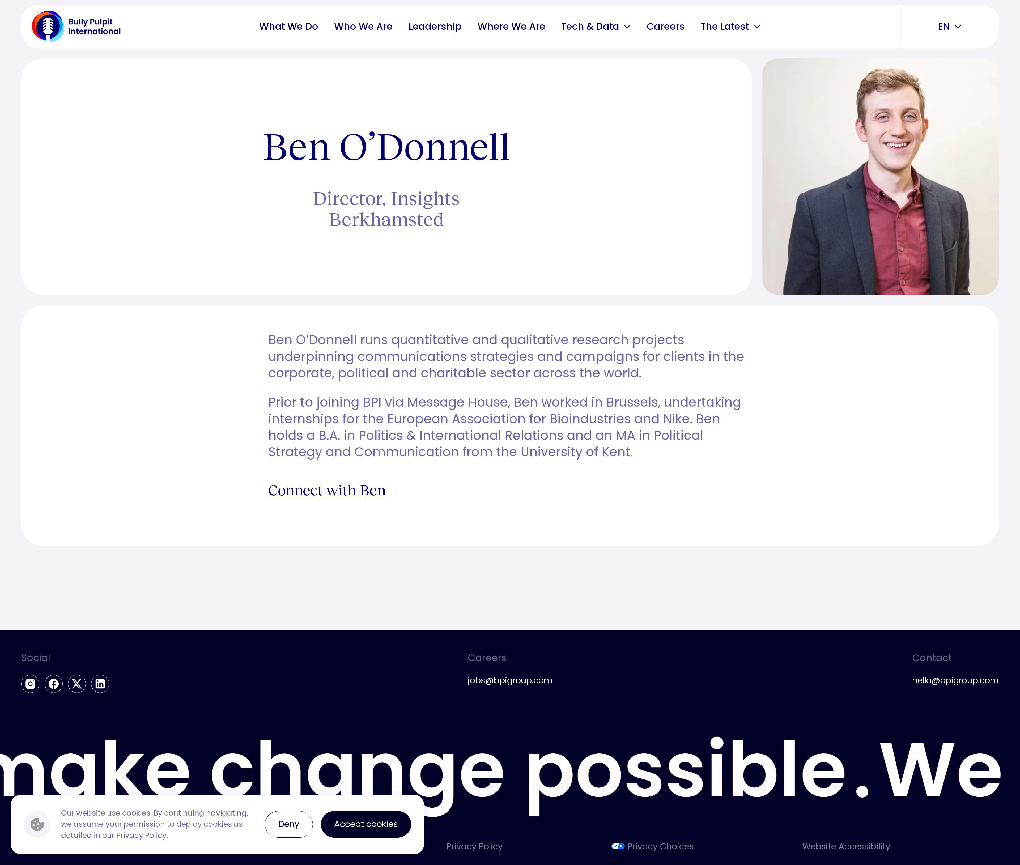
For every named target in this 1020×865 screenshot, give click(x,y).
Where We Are (511, 26)
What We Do (288, 26)
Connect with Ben (327, 489)
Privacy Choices (661, 846)
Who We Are (363, 26)
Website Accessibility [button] (846, 846)
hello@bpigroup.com (955, 680)
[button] (627, 26)
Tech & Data (590, 26)
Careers (666, 26)
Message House (457, 402)
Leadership (435, 26)
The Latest (725, 26)
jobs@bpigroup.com (510, 680)
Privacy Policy (141, 835)
